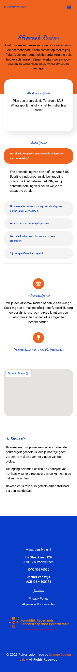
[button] (69, 7)
